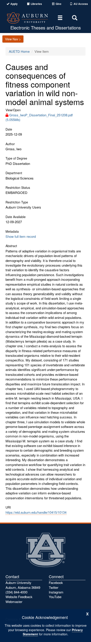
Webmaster (14, 601)
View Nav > (13, 39)
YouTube (55, 596)
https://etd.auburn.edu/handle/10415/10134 (36, 512)
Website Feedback (19, 596)
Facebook (56, 582)
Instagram (56, 592)
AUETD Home (19, 51)
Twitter (53, 587)
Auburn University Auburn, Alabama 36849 (23, 584)
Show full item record (21, 236)
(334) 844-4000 (16, 592)
